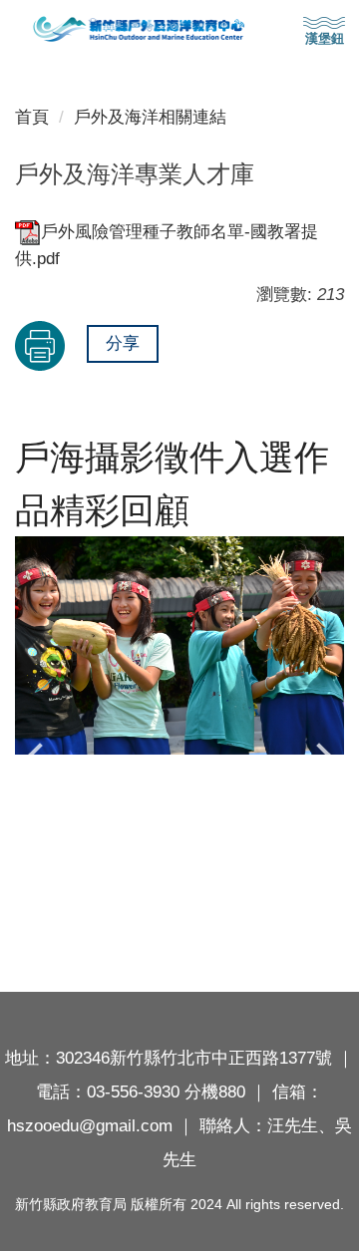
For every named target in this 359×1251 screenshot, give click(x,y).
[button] (40, 756)
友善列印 (40, 346)
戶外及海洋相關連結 (150, 117)
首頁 (32, 117)
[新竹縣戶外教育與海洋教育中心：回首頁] (179, 29)
